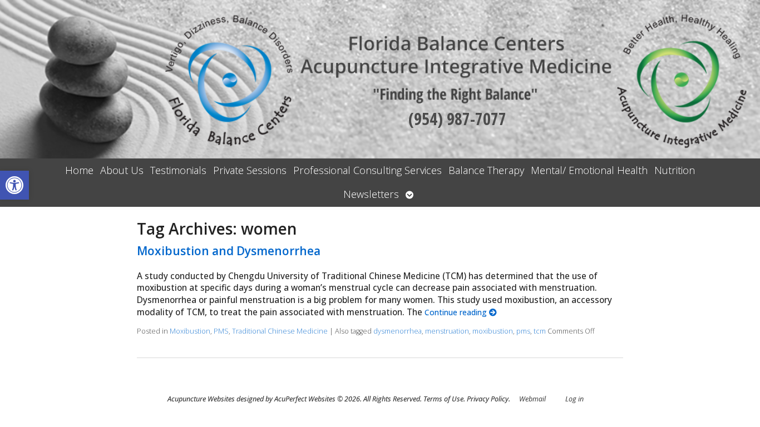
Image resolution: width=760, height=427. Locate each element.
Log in (574, 399)
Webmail (532, 399)
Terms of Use (443, 399)
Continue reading (457, 312)
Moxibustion (190, 331)
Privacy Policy (488, 399)
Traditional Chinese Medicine (280, 331)
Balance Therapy (486, 170)
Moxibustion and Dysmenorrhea (228, 251)
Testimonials (178, 170)
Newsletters (371, 194)
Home (79, 170)
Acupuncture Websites (201, 399)
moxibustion (492, 331)
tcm (540, 331)
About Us (122, 170)
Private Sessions (250, 170)
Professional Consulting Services (367, 170)
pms (523, 331)
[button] (14, 185)
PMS (221, 331)
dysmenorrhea (397, 331)
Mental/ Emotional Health (589, 170)
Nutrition (674, 170)
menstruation (447, 331)
